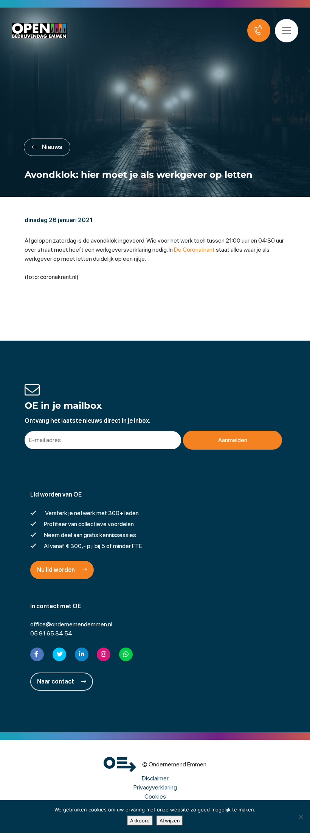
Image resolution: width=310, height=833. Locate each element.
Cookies (155, 796)
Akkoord (140, 820)
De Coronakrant (194, 249)
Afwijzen (170, 820)
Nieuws (51, 147)
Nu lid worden (56, 569)
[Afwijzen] (300, 817)
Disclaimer (155, 778)
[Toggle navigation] (286, 30)
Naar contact (56, 681)
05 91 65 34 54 (51, 633)
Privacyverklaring (155, 787)
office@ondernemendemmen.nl (71, 624)
